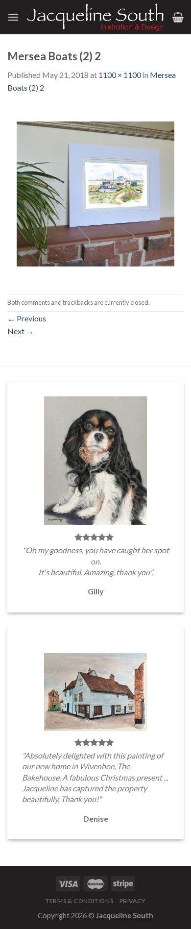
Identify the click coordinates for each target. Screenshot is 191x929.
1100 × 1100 (119, 74)
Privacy (132, 901)
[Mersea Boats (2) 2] (95, 192)
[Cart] (178, 17)
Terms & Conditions (79, 901)
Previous (26, 318)
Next (20, 331)
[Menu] (13, 17)
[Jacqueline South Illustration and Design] (95, 17)
